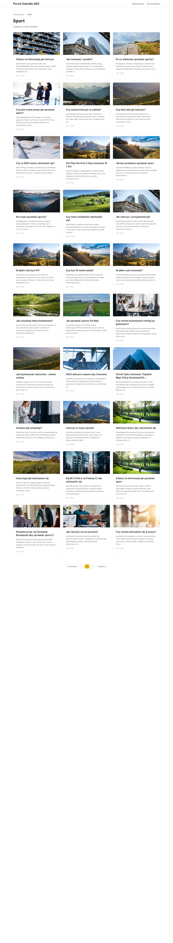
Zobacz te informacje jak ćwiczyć (35, 59)
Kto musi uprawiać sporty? (31, 216)
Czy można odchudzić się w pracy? (136, 531)
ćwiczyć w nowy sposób (80, 428)
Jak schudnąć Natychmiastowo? (34, 320)
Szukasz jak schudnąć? (29, 428)
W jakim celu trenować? (129, 270)
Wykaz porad (138, 4)
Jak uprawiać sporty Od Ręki (82, 320)
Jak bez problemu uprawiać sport (135, 163)
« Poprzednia (72, 566)
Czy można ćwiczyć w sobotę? (83, 109)
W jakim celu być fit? (28, 270)
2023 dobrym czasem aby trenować (86, 374)
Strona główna (153, 4)
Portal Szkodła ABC (26, 3)
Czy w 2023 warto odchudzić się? (35, 163)
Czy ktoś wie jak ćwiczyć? (131, 109)
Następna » (102, 566)
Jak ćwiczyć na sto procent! (82, 531)
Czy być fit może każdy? (80, 270)
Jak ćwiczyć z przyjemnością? (133, 216)
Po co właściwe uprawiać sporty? (135, 59)
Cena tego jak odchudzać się (32, 478)
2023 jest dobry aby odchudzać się (136, 428)
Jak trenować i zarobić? (79, 59)
